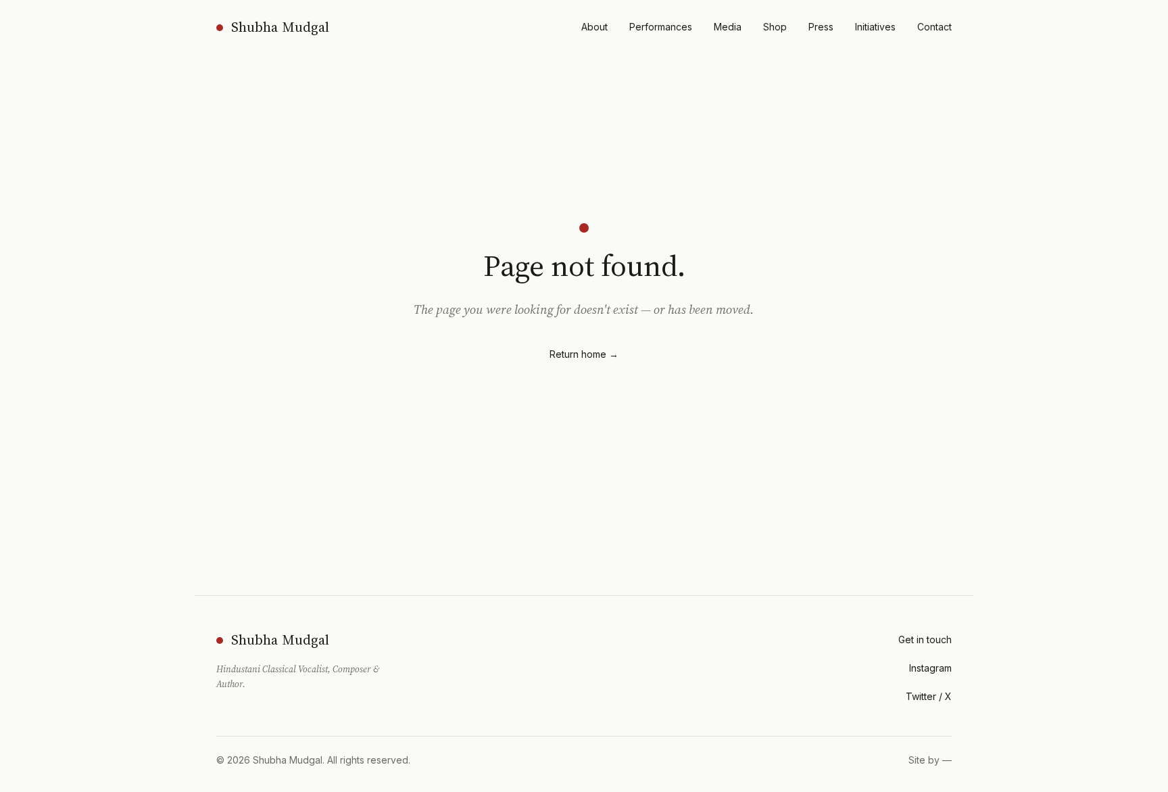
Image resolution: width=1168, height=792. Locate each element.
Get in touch (925, 639)
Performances (660, 26)
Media (727, 26)
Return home (584, 354)
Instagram (930, 668)
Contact (934, 26)
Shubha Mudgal (280, 27)
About (594, 26)
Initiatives (875, 26)
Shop (775, 26)
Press (820, 26)
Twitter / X (929, 696)
